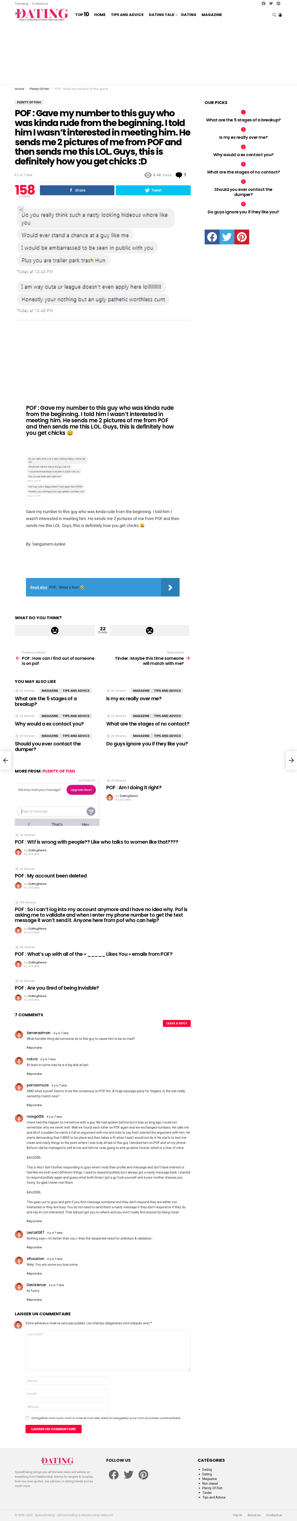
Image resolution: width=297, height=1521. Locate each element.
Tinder (207, 1493)
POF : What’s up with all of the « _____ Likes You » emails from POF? (93, 954)
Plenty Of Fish (58, 771)
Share (21, 209)
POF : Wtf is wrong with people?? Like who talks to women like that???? (96, 842)
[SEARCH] (274, 15)
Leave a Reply (176, 1023)
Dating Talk (161, 14)
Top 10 (237, 1515)
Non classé (210, 1483)
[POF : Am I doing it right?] (57, 802)
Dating (188, 14)
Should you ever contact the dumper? (48, 746)
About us (254, 1515)
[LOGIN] (280, 15)
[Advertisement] (148, 53)
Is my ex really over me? (133, 698)
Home (100, 14)
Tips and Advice (127, 14)
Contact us (40, 3)
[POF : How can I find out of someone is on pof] (5, 760)
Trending (21, 3)
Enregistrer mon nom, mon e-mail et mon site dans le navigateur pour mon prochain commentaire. (106, 1418)
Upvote (55, 630)
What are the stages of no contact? (147, 723)
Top (82, 14)
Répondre (34, 1047)
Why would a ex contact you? (49, 723)
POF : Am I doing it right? (133, 787)
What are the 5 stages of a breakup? (46, 701)
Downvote (150, 630)
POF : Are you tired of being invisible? (57, 988)
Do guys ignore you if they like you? (147, 743)
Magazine (212, 14)
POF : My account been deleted (51, 875)
